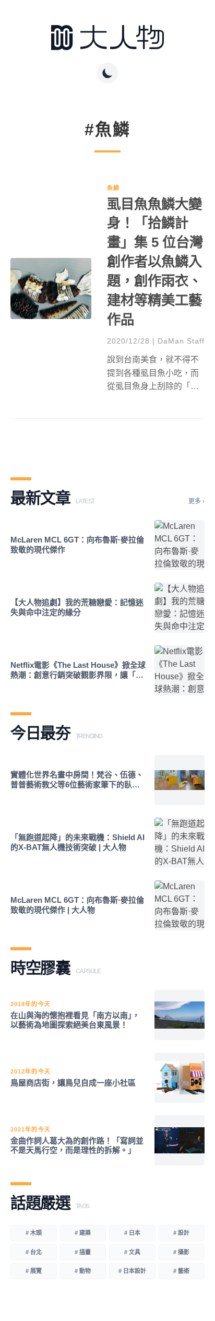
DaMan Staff (181, 341)
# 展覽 (34, 1271)
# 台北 (34, 1252)
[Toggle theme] (107, 73)
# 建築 (83, 1233)
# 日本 (132, 1233)
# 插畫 (83, 1252)
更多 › (196, 501)
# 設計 (181, 1233)
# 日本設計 (132, 1271)
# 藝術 (181, 1271)
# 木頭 (34, 1233)
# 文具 (132, 1252)
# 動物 (83, 1271)
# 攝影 (181, 1252)
